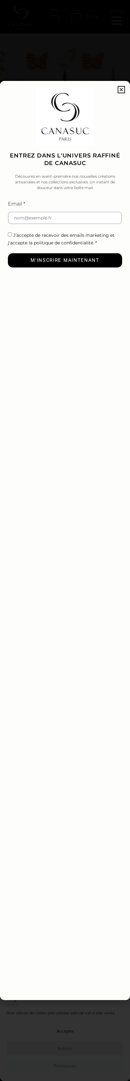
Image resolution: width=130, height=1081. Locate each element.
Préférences (65, 1065)
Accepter (65, 1031)
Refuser (65, 1048)
